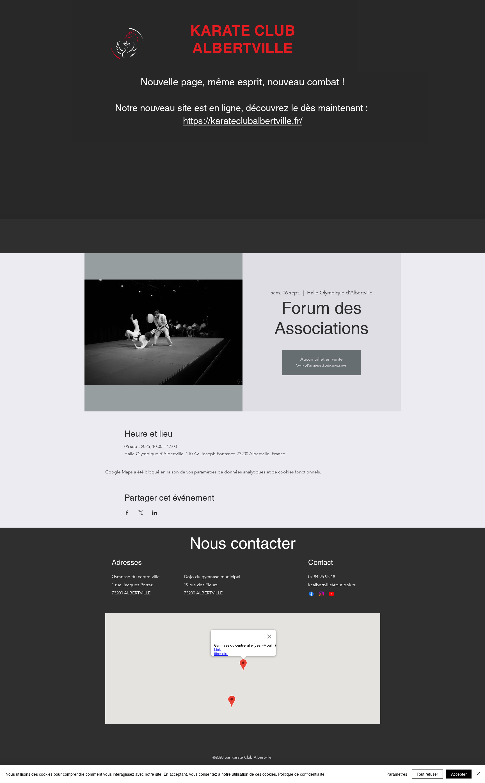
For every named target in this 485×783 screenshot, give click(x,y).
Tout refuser (427, 774)
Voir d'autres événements (321, 365)
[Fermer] (478, 774)
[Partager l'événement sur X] (140, 512)
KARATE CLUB (242, 30)
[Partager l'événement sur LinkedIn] (154, 512)
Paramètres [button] (396, 774)
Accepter (459, 774)
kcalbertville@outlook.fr (331, 584)
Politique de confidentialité (301, 774)
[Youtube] (331, 594)
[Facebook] (311, 594)
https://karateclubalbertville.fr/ (242, 120)
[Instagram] (321, 594)
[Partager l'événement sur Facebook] (127, 512)
